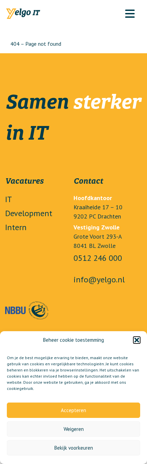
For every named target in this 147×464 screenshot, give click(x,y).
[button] (136, 340)
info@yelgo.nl (99, 279)
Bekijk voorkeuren (73, 448)
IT (8, 199)
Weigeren (74, 429)
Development (28, 213)
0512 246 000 (98, 258)
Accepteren (73, 410)
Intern (16, 227)
